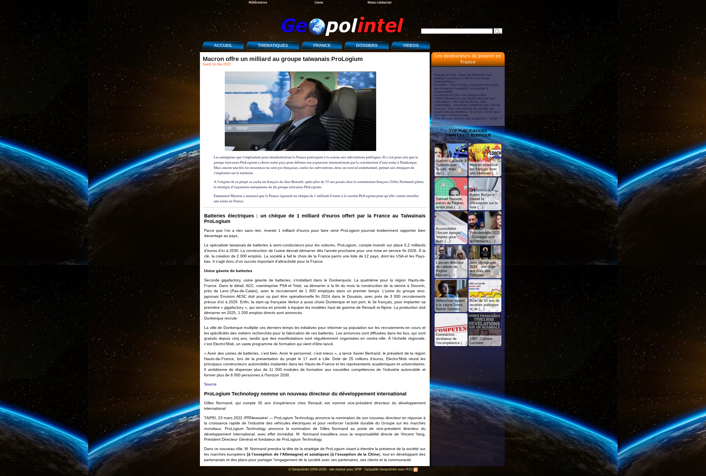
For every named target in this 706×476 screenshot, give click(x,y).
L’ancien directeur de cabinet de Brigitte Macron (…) (450, 268)
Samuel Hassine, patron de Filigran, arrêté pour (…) (450, 203)
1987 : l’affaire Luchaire (481, 341)
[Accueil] (305, 21)
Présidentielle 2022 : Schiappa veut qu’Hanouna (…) (485, 237)
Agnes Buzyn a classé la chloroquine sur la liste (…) (484, 201)
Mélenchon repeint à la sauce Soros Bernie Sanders (450, 305)
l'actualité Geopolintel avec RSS (389, 469)
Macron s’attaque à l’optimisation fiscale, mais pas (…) (451, 167)
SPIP (358, 469)
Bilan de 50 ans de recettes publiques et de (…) (484, 305)
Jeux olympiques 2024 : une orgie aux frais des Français (483, 268)
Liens (319, 2)
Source (210, 384)
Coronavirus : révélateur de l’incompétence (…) (451, 339)
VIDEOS (411, 45)
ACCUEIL (223, 45)
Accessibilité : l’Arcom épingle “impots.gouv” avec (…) (448, 235)
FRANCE (322, 45)
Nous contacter (380, 2)
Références (258, 2)
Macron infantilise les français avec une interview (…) (484, 169)
